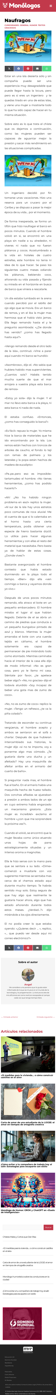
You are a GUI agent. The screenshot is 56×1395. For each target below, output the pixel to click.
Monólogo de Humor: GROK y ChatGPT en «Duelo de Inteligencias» (28, 1211)
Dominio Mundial (11, 1360)
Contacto (24, 1384)
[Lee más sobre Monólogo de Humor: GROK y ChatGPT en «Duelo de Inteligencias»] (28, 1190)
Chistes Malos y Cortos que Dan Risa (19, 1237)
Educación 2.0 (9, 1357)
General (24, 25)
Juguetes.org (9, 1366)
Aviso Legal (32, 1384)
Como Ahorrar (9, 1374)
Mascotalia (8, 1372)
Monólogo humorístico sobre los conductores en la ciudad (26, 1278)
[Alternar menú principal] (51, 6)
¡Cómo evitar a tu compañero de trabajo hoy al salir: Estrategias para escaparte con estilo (26, 1165)
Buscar (48, 1227)
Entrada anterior (9, 1017)
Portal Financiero (10, 1377)
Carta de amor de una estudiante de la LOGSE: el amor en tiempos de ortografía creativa (28, 1123)
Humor (33, 25)
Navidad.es (8, 1363)
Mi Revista (8, 1380)
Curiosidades (12, 25)
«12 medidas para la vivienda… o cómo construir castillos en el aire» (27, 1076)
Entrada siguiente (46, 1017)
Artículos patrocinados (12, 1384)
